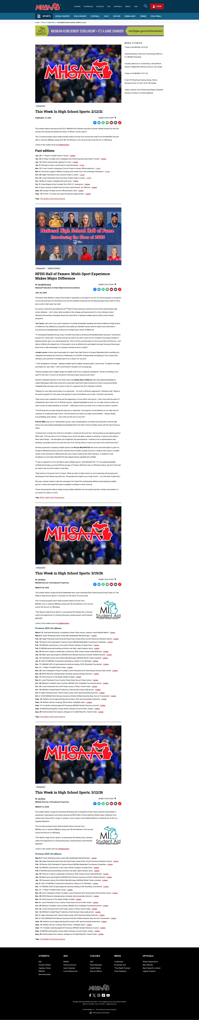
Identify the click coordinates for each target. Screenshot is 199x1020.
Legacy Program (149, 971)
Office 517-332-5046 (88, 1004)
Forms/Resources (70, 971)
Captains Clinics (45, 968)
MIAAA (66, 962)
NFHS (42, 497)
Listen (73, 156)
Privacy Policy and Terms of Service (106, 1009)
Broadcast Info (120, 965)
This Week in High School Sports (52, 199)
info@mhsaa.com (111, 1004)
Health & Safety (54, 268)
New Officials (148, 965)
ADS (65, 956)
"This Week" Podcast (122, 968)
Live (108, 6)
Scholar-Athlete (45, 965)
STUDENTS (44, 956)
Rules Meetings (96, 965)
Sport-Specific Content (151, 968)
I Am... (136, 6)
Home (37, 22)
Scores (77, 6)
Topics (43, 22)
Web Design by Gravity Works (101, 1012)
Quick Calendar (69, 968)
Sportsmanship (44, 974)
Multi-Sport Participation (54, 497)
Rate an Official (96, 971)
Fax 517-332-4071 (100, 1004)
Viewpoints (51, 22)
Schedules (88, 6)
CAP (91, 962)
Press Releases (120, 971)
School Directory (69, 965)
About (128, 6)
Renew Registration (150, 962)
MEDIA (117, 956)
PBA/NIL (42, 971)
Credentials (118, 962)
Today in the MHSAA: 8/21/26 (136, 73)
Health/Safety (95, 968)
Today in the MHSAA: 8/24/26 (136, 47)
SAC (40, 962)
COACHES (95, 956)
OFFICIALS (148, 956)
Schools (100, 6)
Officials (118, 6)
